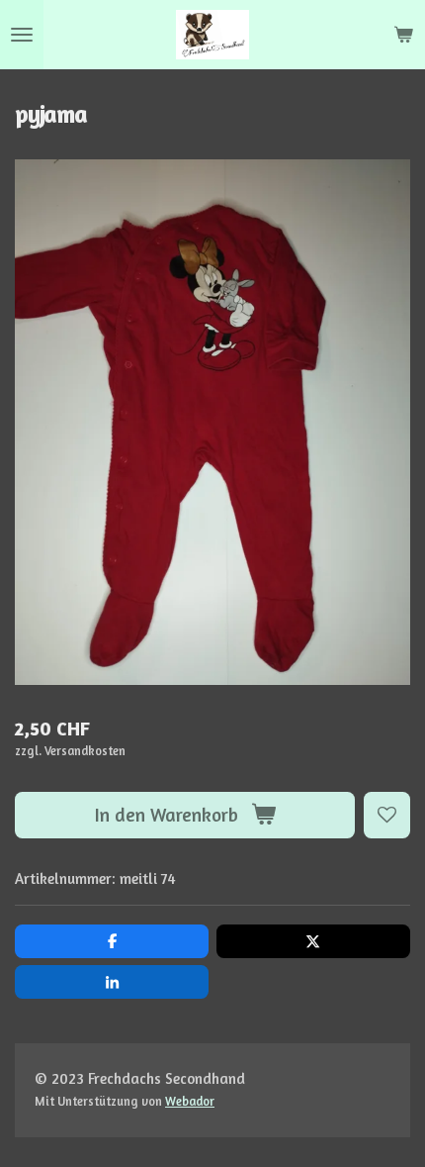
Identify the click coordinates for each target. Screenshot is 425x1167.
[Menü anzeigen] (21, 34)
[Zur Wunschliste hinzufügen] (387, 815)
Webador (189, 1101)
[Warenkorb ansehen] (403, 34)
